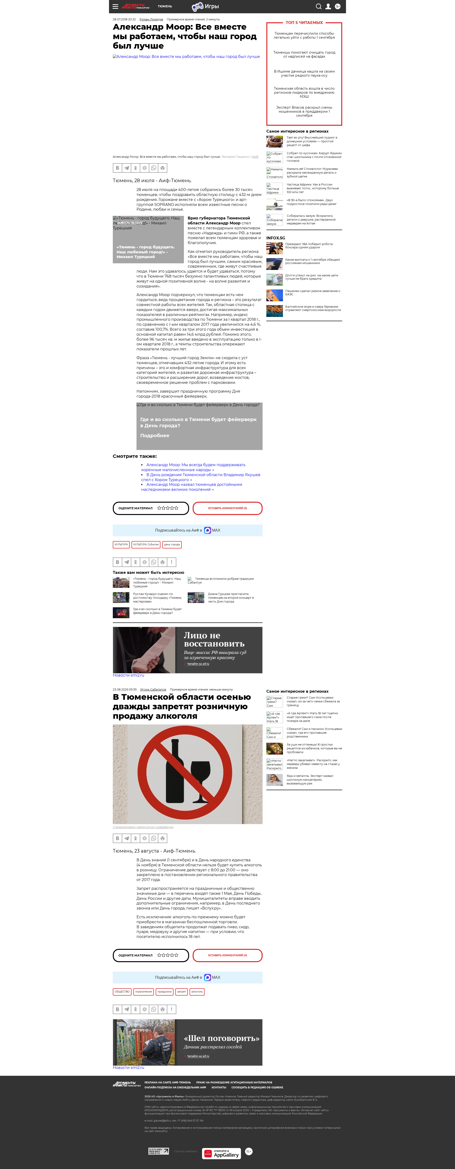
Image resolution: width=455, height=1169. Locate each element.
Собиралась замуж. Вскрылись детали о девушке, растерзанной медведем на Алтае (311, 219)
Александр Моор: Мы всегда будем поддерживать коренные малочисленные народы (193, 467)
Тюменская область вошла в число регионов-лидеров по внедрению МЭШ (304, 93)
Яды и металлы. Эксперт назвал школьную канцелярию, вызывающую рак (310, 779)
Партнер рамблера (185, 1151)
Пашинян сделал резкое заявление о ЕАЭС (312, 292)
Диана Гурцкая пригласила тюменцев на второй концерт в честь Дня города (231, 597)
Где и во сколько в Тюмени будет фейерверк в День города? (198, 422)
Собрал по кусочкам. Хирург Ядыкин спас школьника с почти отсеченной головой (314, 156)
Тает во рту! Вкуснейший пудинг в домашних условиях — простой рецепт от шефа (312, 141)
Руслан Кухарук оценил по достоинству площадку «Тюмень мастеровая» (157, 597)
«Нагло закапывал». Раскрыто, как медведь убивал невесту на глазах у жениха (313, 764)
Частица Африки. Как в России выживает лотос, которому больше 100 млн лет (313, 188)
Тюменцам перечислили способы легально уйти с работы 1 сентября (304, 36)
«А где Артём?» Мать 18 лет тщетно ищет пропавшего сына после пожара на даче (312, 717)
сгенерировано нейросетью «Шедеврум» (143, 827)
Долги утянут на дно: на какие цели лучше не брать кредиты (311, 277)
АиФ (255, 156)
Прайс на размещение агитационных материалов (234, 1082)
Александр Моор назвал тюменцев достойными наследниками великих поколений (191, 487)
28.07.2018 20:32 (124, 19)
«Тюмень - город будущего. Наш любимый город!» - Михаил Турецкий (157, 582)
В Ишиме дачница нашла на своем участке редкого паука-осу (304, 74)
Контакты (219, 1087)
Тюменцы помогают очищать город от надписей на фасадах (304, 55)
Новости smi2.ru (128, 675)
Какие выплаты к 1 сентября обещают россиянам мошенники (312, 261)
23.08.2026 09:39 (124, 689)
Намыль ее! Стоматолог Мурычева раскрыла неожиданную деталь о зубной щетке (312, 172)
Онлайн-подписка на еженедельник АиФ (175, 1087)
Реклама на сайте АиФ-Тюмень (168, 1082)
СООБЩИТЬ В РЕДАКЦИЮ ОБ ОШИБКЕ (257, 1087)
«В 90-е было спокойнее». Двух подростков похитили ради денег (312, 202)
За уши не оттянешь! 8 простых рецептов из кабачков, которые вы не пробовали (314, 748)
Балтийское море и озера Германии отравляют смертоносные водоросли (313, 308)
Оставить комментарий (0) (227, 508)
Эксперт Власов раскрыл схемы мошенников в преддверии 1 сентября (304, 112)
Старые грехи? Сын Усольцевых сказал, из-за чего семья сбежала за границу (313, 701)
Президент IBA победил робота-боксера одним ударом (309, 245)
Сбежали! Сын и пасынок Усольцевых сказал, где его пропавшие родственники (314, 732)
